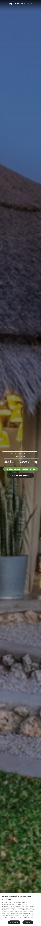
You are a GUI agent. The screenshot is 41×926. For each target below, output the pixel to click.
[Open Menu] (3, 4)
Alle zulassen (14, 922)
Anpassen (28, 922)
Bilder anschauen (20, 475)
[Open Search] (37, 4)
